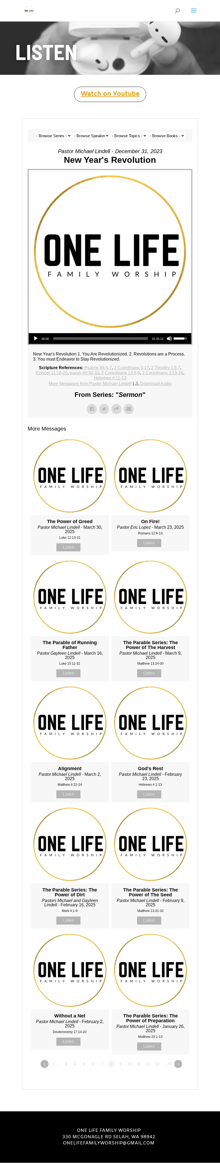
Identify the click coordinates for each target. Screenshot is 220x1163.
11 (139, 1064)
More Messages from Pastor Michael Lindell (90, 383)
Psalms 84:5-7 (98, 367)
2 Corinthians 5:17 (131, 367)
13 (157, 1064)
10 (129, 1064)
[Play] (35, 338)
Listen (68, 547)
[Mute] (169, 338)
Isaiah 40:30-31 (84, 373)
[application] (110, 338)
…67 (168, 1064)
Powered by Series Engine (172, 1078)
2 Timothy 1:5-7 (165, 367)
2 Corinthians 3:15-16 (162, 373)
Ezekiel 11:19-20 (52, 373)
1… (56, 1064)
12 (148, 1064)
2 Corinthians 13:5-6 (120, 373)
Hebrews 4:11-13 (110, 378)
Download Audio (156, 383)
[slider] (100, 338)
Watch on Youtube (110, 94)
